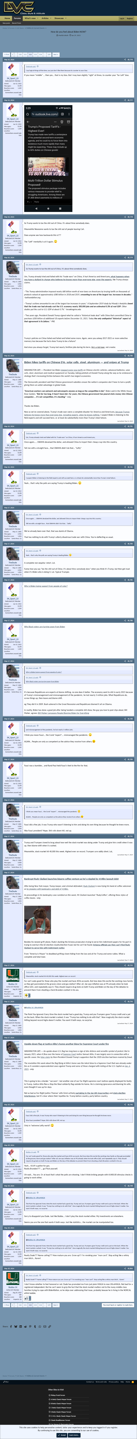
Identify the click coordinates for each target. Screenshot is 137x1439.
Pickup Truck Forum (58, 1395)
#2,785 (130, 580)
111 (25, 54)
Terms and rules (101, 1382)
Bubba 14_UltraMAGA (34, 1008)
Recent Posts (16, 23)
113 (35, 54)
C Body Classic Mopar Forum (61, 1408)
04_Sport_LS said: (32, 264)
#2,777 (130, 100)
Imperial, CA (17, 996)
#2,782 (130, 467)
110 (20, 54)
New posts (6, 23)
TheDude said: (31, 66)
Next (55, 54)
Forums (17, 18)
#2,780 (130, 356)
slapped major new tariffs (72, 370)
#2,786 (130, 621)
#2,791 (130, 836)
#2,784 (130, 544)
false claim (45, 1057)
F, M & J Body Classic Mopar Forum (63, 1416)
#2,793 (130, 965)
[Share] (125, 59)
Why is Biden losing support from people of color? (46, 586)
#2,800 (130, 1269)
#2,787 (130, 661)
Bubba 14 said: (31, 1152)
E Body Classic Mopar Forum (61, 1412)
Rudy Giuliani (89, 886)
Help (122, 1382)
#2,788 (130, 719)
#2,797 (130, 1145)
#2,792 (130, 873)
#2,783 (130, 508)
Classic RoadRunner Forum (60, 1420)
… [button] (15, 54)
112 (30, 54)
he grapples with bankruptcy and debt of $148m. (47, 889)
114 (40, 54)
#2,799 (130, 1228)
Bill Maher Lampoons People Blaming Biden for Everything (63, 713)
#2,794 (130, 1002)
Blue (6, 1382)
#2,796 (130, 1105)
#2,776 (130, 60)
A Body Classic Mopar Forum (61, 1399)
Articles (45, 18)
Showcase (59, 18)
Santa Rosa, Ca (16, 288)
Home (7, 18)
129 (49, 54)
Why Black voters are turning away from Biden (44, 627)
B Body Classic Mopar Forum (61, 1404)
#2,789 (130, 759)
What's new (30, 18)
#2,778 (130, 217)
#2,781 (130, 426)
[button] (38, 18)
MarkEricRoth (63, 35)
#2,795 (130, 1038)
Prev (7, 54)
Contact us (90, 1382)
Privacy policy (114, 1382)
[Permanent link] (25, 328)
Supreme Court (69, 1054)
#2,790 (130, 800)
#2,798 (130, 1186)
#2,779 (130, 258)
